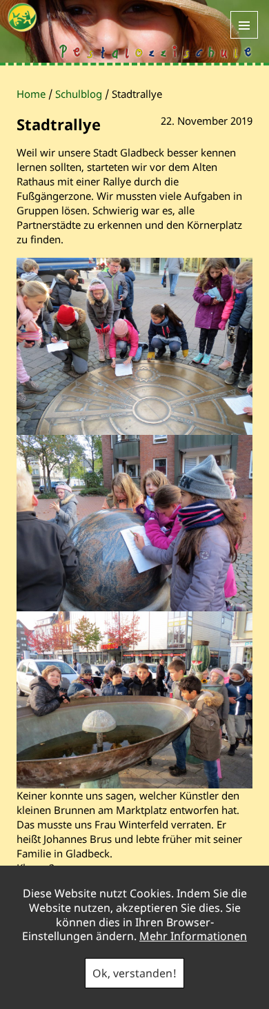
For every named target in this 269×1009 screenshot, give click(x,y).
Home (31, 94)
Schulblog (78, 94)
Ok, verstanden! (134, 973)
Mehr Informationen (193, 936)
